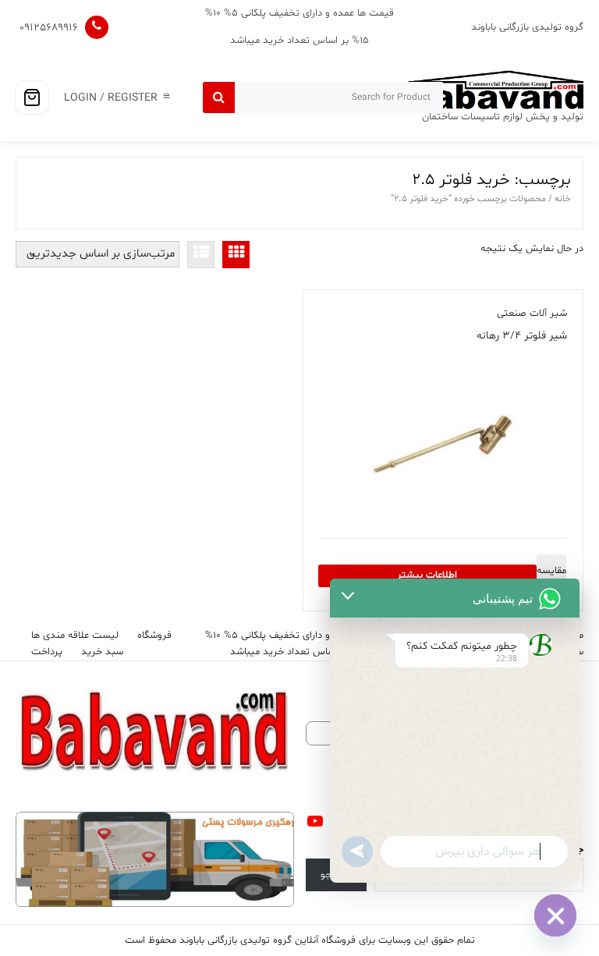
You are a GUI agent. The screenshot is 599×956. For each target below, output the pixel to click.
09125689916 (48, 27)
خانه (563, 199)
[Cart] (32, 97)
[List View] (200, 254)
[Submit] (219, 97)
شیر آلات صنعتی (532, 313)
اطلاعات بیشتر (427, 575)
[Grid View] (236, 254)
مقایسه (551, 571)
